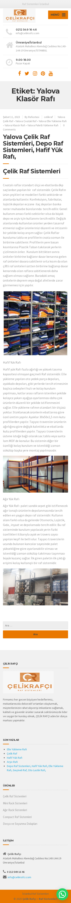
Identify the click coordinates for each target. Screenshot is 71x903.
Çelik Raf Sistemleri (14, 796)
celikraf (48, 117)
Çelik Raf (12, 753)
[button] (62, 894)
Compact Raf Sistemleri (17, 817)
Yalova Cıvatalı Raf (25, 121)
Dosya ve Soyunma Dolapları (20, 824)
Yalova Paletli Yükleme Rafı (42, 125)
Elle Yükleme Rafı (17, 749)
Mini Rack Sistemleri (15, 803)
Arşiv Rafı (12, 762)
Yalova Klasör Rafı (15, 125)
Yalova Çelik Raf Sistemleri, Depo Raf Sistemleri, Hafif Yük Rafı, (33, 146)
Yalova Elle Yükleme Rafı (53, 121)
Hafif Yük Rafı (14, 757)
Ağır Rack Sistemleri (15, 810)
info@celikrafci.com (19, 877)
